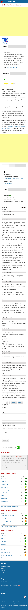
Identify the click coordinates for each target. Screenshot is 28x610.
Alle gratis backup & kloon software (9, 506)
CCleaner (3, 518)
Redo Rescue (4, 501)
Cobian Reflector (5, 484)
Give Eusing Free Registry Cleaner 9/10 (13, 83)
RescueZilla (4, 478)
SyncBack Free (4, 487)
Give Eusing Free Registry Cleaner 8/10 (12, 83)
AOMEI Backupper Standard (8, 490)
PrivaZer (3, 524)
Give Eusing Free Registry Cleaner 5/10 (9, 83)
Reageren (24, 207)
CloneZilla (3, 481)
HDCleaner (4, 541)
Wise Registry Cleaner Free (7, 521)
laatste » (20, 402)
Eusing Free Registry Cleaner (8, 515)
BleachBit (3, 544)
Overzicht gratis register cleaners (9, 526)
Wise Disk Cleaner (5, 552)
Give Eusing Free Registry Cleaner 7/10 (11, 83)
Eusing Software (8, 183)
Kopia (2, 495)
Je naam (4, 407)
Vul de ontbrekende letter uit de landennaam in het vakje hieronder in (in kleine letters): (14, 429)
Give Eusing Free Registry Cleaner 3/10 (6, 83)
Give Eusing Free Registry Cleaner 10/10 (14, 83)
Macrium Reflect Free (6, 504)
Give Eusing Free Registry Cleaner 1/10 (4, 83)
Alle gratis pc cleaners (6, 557)
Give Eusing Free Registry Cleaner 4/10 (7, 83)
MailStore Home (5, 492)
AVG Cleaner (4, 549)
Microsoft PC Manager (6, 555)
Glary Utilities (4, 547)
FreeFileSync (4, 498)
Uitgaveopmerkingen (12, 67)
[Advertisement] (14, 21)
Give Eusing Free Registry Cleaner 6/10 (10, 83)
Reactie (4, 412)
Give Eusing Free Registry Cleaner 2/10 (5, 83)
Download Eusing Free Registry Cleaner (13, 178)
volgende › (14, 402)
